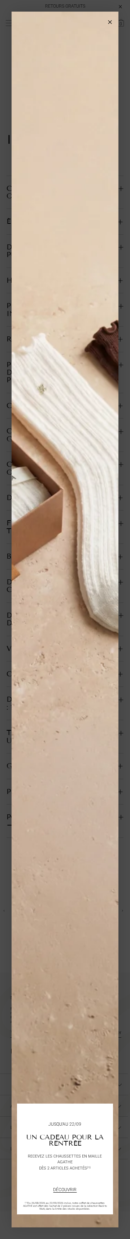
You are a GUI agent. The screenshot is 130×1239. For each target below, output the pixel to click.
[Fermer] (110, 20)
